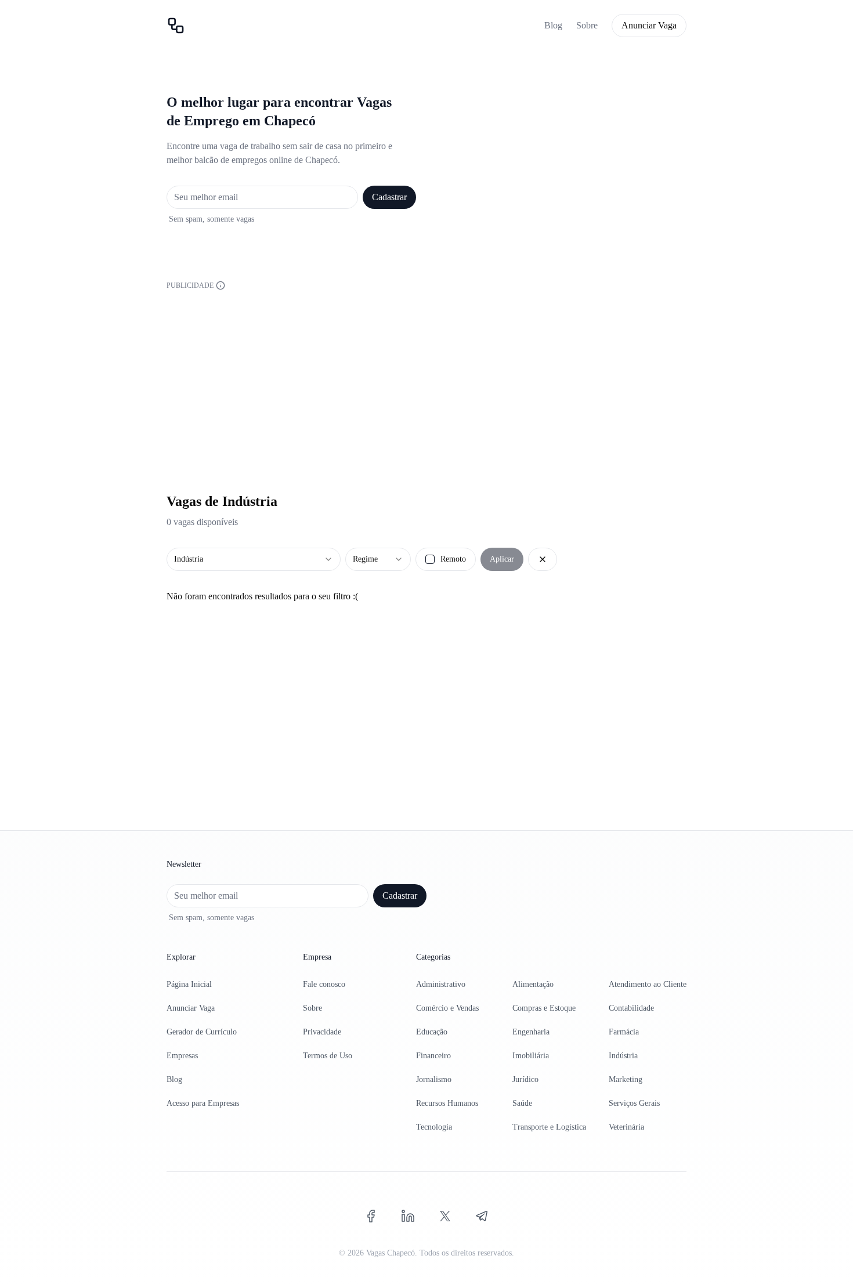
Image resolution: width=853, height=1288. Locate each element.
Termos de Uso (327, 1055)
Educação (431, 1031)
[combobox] (254, 559)
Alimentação (533, 984)
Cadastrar (389, 197)
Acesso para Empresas (203, 1103)
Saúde (522, 1103)
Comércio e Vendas (447, 1008)
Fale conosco (324, 984)
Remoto (453, 559)
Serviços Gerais (634, 1103)
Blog (553, 25)
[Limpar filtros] (542, 559)
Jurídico (525, 1079)
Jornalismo (433, 1079)
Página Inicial (189, 984)
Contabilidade (631, 1008)
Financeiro (433, 1055)
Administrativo (440, 984)
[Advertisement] (426, 373)
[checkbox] (430, 559)
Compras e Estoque (544, 1008)
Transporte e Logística (549, 1127)
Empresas (182, 1055)
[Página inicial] (176, 25)
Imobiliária (530, 1055)
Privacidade (322, 1031)
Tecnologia (434, 1127)
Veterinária (626, 1127)
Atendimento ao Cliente (647, 984)
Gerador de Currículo (202, 1031)
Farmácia (624, 1031)
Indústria (623, 1055)
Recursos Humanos (447, 1103)
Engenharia (531, 1031)
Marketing (625, 1079)
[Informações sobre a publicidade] (220, 285)
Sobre (587, 25)
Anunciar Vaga (649, 25)
